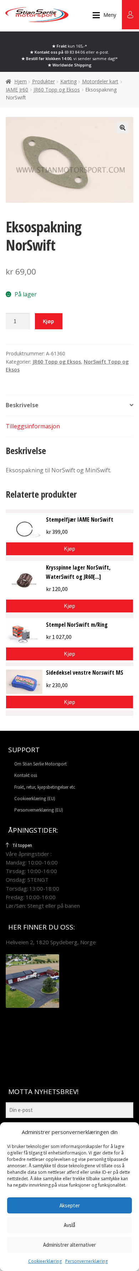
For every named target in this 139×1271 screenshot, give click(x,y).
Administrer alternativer (69, 1244)
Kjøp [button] (69, 605)
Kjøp (48, 321)
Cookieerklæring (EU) (34, 798)
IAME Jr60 (17, 89)
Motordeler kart (100, 81)
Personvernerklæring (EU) (38, 810)
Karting (68, 81)
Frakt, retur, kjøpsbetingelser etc (44, 787)
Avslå (69, 1225)
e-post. (102, 52)
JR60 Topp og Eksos (57, 89)
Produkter (43, 81)
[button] (122, 127)
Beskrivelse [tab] (22, 405)
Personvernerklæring (86, 1261)
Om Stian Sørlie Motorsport (40, 764)
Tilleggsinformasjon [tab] (33, 426)
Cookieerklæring (45, 1261)
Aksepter (70, 1205)
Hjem (20, 81)
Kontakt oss (25, 775)
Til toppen (22, 845)
